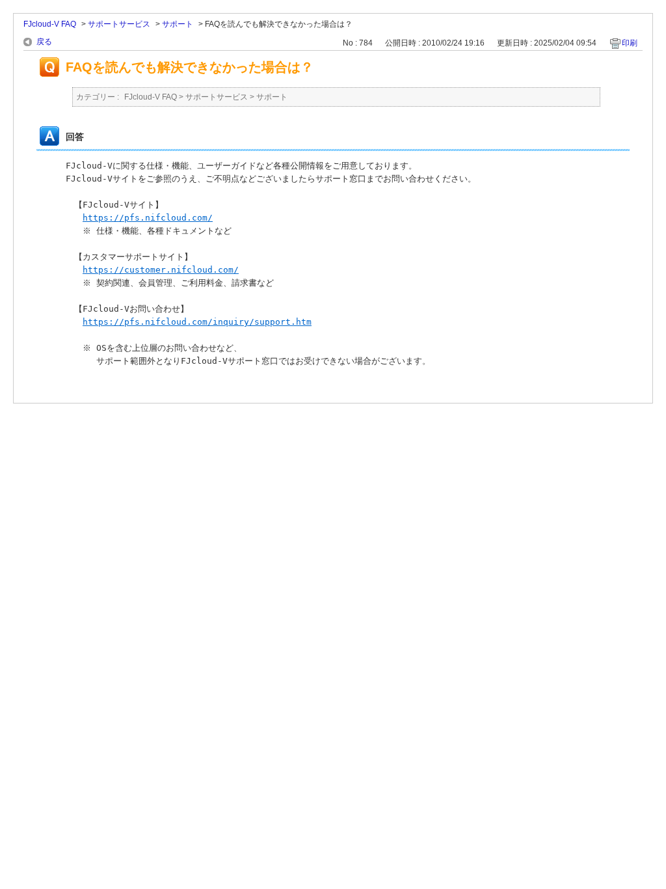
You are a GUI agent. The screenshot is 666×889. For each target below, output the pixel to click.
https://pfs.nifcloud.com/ (148, 218)
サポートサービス (119, 24)
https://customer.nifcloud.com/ (161, 270)
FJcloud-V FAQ (49, 24)
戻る (44, 41)
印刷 (629, 43)
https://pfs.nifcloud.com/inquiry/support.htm (197, 322)
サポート (177, 24)
